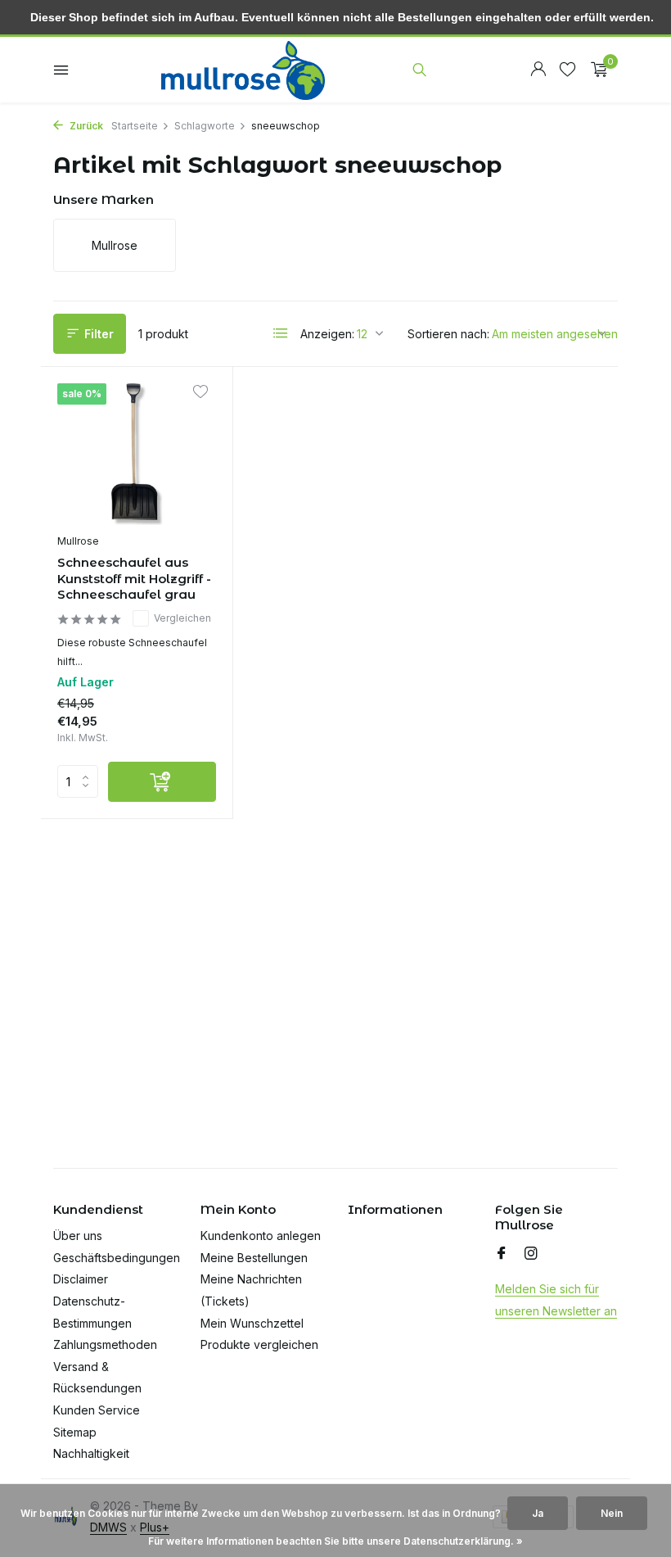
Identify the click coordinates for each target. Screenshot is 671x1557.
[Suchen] (419, 69)
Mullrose (78, 541)
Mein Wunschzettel (252, 1323)
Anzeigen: (327, 334)
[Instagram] (531, 1254)
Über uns (77, 1235)
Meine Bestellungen (254, 1258)
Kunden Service (96, 1410)
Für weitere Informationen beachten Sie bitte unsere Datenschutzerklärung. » (335, 1541)
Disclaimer (80, 1279)
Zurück (85, 126)
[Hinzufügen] (162, 782)
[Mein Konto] (538, 70)
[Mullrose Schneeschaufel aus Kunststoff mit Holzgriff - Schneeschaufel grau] (136, 454)
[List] (280, 333)
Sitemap (75, 1432)
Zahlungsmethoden (105, 1344)
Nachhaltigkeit (91, 1453)
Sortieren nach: (448, 334)
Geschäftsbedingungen (116, 1258)
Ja (537, 1513)
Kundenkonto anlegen (260, 1235)
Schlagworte (204, 126)
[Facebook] (501, 1254)
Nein (612, 1513)
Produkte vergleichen (259, 1344)
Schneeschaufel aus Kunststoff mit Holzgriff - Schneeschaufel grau (134, 578)
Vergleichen (182, 618)
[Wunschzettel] (567, 69)
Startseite (134, 126)
